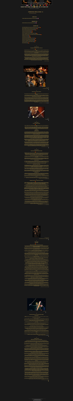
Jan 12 (33, 41)
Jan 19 (39, 34)
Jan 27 (39, 27)
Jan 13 (34, 40)
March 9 (37, 18)
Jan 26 (36, 28)
